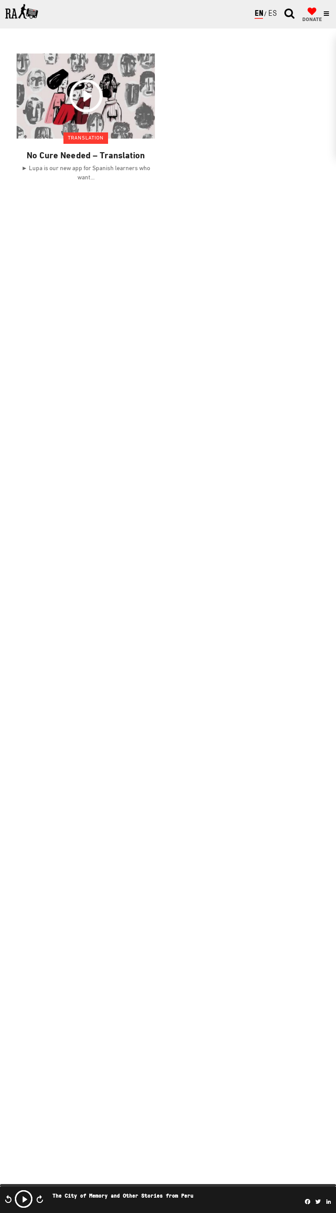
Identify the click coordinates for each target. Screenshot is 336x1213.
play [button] (23, 1199)
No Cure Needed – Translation (86, 156)
